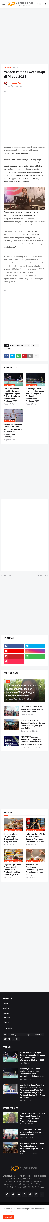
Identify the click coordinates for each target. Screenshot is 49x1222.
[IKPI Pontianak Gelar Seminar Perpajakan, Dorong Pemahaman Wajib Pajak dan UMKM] (11, 724)
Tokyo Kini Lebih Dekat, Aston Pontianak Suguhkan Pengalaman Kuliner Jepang (34, 870)
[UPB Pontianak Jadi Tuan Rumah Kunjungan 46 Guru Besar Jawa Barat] (11, 711)
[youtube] (14, 651)
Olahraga (6, 1018)
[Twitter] (12, 356)
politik (27, 345)
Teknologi (6, 1022)
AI (5, 1034)
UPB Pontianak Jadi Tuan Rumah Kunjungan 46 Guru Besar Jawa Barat (32, 709)
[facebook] (14, 646)
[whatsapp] (35, 656)
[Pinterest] (24, 356)
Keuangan (14, 1034)
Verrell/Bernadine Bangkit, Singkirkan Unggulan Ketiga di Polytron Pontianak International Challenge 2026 (12, 395)
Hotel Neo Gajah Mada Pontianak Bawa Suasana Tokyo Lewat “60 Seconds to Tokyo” (35, 838)
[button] (3, 4)
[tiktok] (14, 661)
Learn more (7, 1211)
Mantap (20, 345)
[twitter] (35, 646)
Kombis (6, 1008)
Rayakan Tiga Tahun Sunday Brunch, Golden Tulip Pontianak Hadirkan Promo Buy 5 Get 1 (12, 870)
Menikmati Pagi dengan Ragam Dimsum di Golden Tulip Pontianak (11, 838)
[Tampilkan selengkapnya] (36, 356)
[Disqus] (24, 536)
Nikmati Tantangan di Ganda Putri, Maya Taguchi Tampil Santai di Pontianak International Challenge (13, 430)
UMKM (7, 1039)
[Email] (30, 356)
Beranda (7, 67)
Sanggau (34, 345)
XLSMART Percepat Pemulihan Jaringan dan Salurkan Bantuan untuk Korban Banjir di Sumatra (31, 740)
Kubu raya (26, 1034)
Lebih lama (41, 575)
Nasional (6, 1013)
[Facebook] (6, 356)
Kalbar (15, 67)
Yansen (7, 349)
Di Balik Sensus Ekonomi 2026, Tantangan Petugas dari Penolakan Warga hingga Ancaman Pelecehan (32, 1117)
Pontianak (38, 1034)
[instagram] (35, 651)
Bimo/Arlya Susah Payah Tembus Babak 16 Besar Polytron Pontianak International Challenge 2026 (35, 395)
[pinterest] (14, 656)
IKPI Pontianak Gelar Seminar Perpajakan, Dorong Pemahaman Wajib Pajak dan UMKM (33, 724)
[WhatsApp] (18, 356)
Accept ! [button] (8, 1217)
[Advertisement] (24, 36)
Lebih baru (7, 575)
